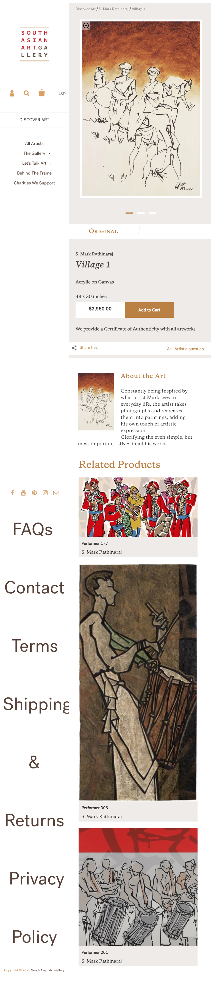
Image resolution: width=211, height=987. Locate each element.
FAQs (32, 529)
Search (27, 93)
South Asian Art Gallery (48, 970)
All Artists (34, 143)
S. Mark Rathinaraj (114, 9)
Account (12, 93)
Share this (89, 347)
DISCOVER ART (34, 120)
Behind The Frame (34, 173)
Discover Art (86, 9)
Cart (42, 93)
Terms (35, 646)
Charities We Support (34, 183)
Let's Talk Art (34, 163)
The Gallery (34, 153)
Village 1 (139, 9)
